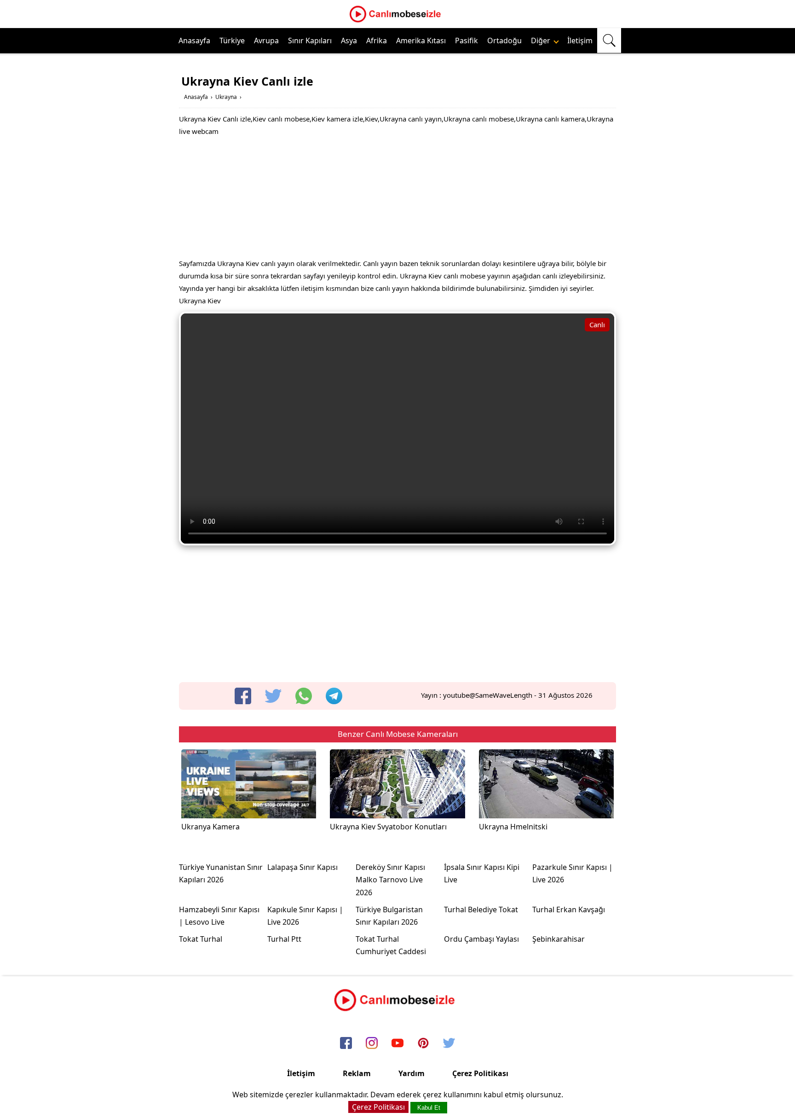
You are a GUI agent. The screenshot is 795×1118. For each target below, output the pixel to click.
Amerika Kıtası (421, 40)
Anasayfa (194, 40)
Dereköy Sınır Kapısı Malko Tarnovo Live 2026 (390, 879)
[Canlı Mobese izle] (397, 21)
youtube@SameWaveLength (487, 695)
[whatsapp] (303, 696)
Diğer (541, 40)
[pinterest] (423, 1043)
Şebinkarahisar (558, 939)
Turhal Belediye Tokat (481, 909)
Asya (349, 40)
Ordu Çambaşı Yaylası (481, 939)
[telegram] (334, 696)
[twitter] (273, 696)
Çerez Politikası (480, 1073)
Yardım (411, 1073)
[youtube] (397, 1043)
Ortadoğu (504, 40)
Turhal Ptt (284, 939)
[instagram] (372, 1043)
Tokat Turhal (200, 939)
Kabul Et (428, 1107)
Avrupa (266, 40)
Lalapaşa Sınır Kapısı (302, 867)
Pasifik (466, 40)
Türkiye (232, 40)
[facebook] (243, 696)
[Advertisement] (397, 199)
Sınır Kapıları (310, 40)
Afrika (376, 40)
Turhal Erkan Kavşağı (568, 909)
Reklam (357, 1073)
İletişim (580, 40)
